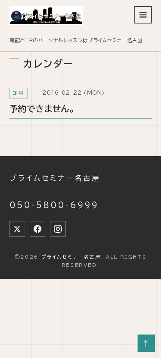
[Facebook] (37, 229)
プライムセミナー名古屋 (55, 178)
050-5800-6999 (53, 205)
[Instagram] (58, 229)
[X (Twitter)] (17, 229)
